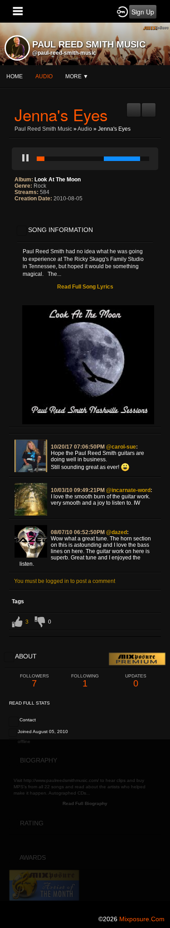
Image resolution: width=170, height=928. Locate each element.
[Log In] (122, 11)
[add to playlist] (134, 106)
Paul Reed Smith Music (43, 129)
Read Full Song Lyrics (85, 287)
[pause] (25, 158)
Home (14, 76)
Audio (85, 129)
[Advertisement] (85, 824)
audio (44, 76)
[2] (22, 217)
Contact (27, 719)
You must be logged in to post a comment (64, 581)
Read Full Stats (29, 703)
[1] (18, 217)
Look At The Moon (57, 179)
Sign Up (142, 11)
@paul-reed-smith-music (64, 53)
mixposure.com (142, 919)
